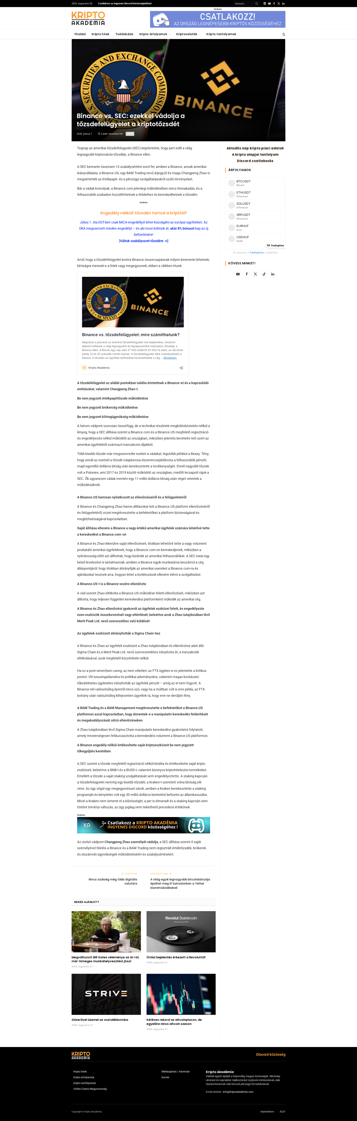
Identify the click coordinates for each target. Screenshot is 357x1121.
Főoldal (80, 34)
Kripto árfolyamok (153, 34)
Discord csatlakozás (255, 161)
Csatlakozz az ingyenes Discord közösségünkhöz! (125, 3)
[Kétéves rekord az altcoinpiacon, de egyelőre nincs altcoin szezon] (181, 994)
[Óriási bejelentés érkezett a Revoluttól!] (181, 931)
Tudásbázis (124, 34)
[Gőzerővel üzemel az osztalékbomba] (106, 994)
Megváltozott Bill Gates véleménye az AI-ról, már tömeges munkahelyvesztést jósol (105, 959)
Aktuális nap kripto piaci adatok (255, 148)
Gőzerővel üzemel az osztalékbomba (100, 1020)
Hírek (130, 133)
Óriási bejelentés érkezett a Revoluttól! (176, 957)
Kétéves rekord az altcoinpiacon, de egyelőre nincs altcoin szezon (174, 1022)
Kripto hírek (101, 34)
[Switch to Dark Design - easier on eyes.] (283, 34)
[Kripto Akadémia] (88, 18)
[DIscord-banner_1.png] (217, 26)
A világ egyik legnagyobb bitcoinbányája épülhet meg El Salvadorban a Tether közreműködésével (180, 883)
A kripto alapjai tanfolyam (255, 154)
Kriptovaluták (186, 34)
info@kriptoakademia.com (238, 1091)
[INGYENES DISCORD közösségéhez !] (143, 832)
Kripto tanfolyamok (221, 34)
